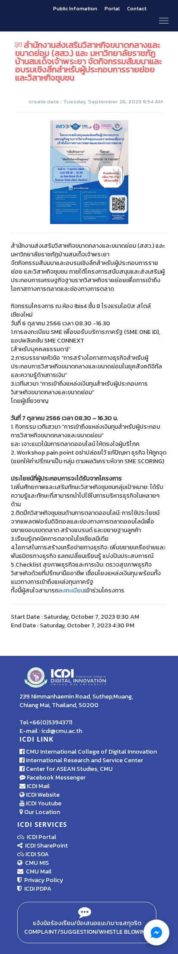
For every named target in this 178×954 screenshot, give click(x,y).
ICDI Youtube (43, 803)
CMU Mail (37, 871)
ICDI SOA (37, 854)
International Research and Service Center (84, 760)
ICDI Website (42, 794)
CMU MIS (35, 862)
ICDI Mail (37, 786)
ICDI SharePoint (45, 845)
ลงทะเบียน (71, 590)
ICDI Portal (40, 837)
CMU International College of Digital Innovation (91, 751)
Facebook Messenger (55, 777)
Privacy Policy (42, 880)
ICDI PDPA (36, 888)
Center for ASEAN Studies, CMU (69, 768)
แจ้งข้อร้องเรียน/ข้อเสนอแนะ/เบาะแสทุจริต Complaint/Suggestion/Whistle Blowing (86, 927)
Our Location (41, 812)
